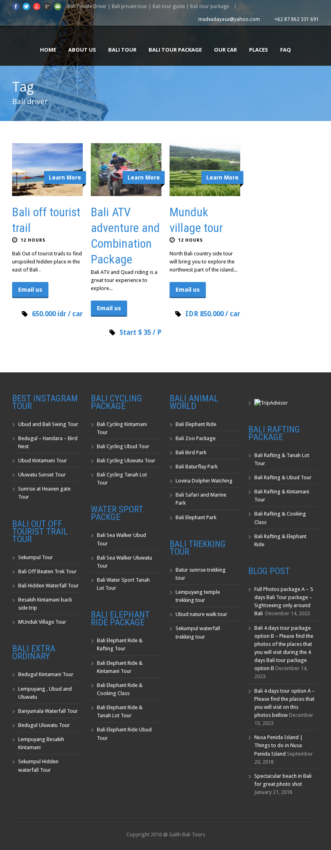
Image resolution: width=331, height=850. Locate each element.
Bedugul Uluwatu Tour (44, 725)
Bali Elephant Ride (196, 424)
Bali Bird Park (191, 452)
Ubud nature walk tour (201, 614)
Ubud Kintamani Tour (42, 460)
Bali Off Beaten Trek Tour (47, 571)
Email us (30, 289)
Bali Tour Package (175, 49)
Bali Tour (122, 49)
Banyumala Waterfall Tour (48, 711)
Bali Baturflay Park (197, 467)
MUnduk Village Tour (42, 622)
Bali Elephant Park (196, 517)
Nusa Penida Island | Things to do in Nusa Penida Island (278, 745)
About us (82, 49)
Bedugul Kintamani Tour (45, 674)
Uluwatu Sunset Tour (42, 475)
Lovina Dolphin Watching (204, 481)
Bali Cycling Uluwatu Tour (126, 460)
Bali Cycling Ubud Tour (123, 446)
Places (258, 49)
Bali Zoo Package (196, 438)
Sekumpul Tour (35, 557)
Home (48, 49)
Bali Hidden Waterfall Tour (48, 586)
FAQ (285, 49)
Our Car (225, 49)
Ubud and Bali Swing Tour (48, 424)
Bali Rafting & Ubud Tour (283, 477)
